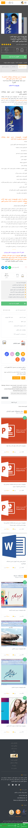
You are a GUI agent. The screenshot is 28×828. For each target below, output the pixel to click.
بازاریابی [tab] (13, 70)
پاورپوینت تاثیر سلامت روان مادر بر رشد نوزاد (16, 446)
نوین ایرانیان (16, 343)
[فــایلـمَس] (22, 2)
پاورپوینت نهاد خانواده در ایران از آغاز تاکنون (16, 726)
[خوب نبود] (5, 310)
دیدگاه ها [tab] (14, 66)
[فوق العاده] (9, 310)
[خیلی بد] (3, 310)
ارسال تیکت (14, 748)
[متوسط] (6, 310)
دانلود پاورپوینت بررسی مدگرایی (19, 649)
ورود (7, 2)
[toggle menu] (25, 2)
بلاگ (14, 751)
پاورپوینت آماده (19, 62)
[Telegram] (13, 784)
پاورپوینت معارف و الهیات (9, 62)
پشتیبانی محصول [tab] (5, 66)
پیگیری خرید (14, 746)
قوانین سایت (14, 760)
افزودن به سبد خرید (14, 57)
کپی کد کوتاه (14, 402)
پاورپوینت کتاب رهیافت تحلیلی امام (18, 393)
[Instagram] (9, 784)
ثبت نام (3, 2)
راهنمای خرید (14, 743)
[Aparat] (16, 784)
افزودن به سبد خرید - (8, 825)
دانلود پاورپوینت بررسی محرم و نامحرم (17, 610)
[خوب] (8, 310)
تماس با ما (14, 768)
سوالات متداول (14, 763)
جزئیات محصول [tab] (22, 66)
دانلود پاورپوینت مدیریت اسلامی (19, 687)
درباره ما (14, 765)
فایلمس (25, 62)
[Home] (14, 756)
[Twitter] (19, 784)
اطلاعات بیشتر (16, 377)
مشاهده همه (5, 397)
